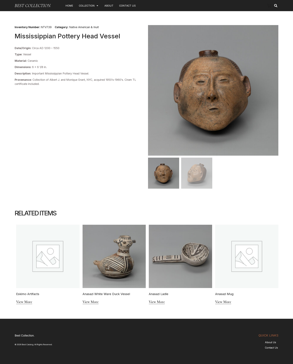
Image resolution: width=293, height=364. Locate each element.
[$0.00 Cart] (269, 6)
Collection (87, 5)
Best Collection (33, 5)
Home (69, 5)
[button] (275, 5)
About (108, 5)
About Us (270, 342)
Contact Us (127, 5)
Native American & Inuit (84, 27)
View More (24, 302)
